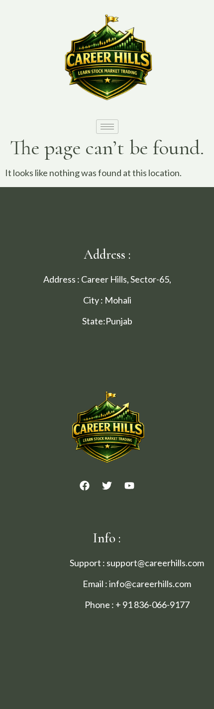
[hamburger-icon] (107, 126)
